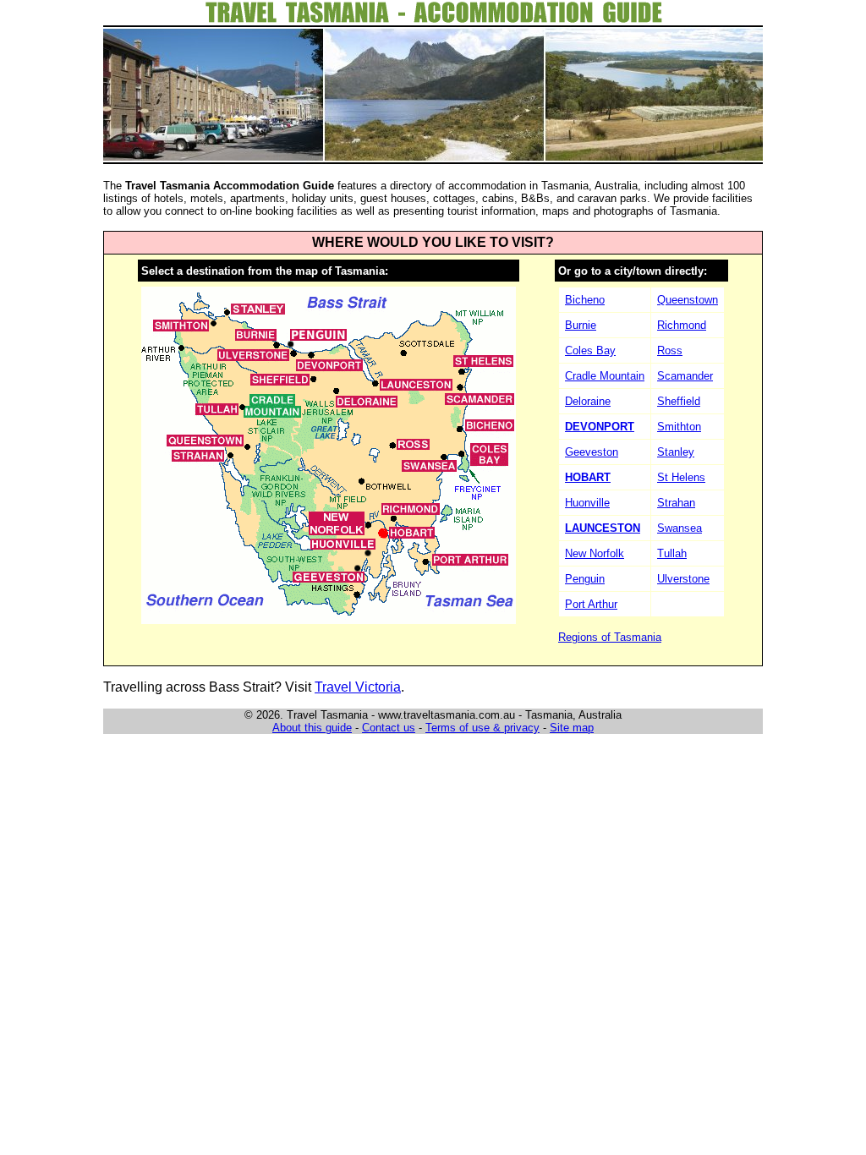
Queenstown (687, 299)
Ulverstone (683, 578)
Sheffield (678, 401)
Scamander (685, 375)
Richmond (681, 325)
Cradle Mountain (604, 375)
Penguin (585, 578)
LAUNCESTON (602, 528)
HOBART (588, 477)
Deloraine (588, 401)
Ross (669, 350)
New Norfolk (594, 553)
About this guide (312, 727)
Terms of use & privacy (482, 727)
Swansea (679, 528)
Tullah (672, 553)
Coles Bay (590, 350)
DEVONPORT (599, 426)
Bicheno (585, 299)
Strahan (676, 502)
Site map (572, 727)
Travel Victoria (358, 687)
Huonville (587, 502)
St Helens (681, 477)
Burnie (580, 325)
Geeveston (591, 452)
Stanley (675, 452)
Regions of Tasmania (609, 637)
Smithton (679, 426)
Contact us (388, 727)
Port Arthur (591, 604)
